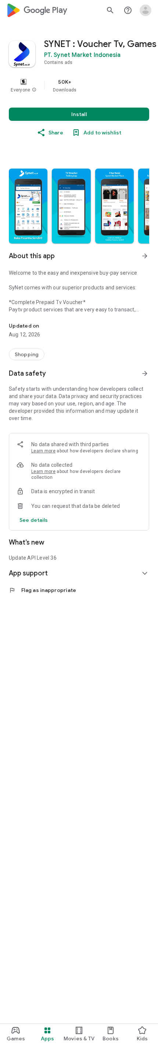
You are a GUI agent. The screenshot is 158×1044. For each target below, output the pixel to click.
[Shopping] (26, 354)
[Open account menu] (145, 10)
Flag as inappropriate (42, 590)
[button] (34, 90)
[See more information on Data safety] (145, 373)
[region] (79, 85)
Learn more (43, 451)
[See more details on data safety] (34, 520)
